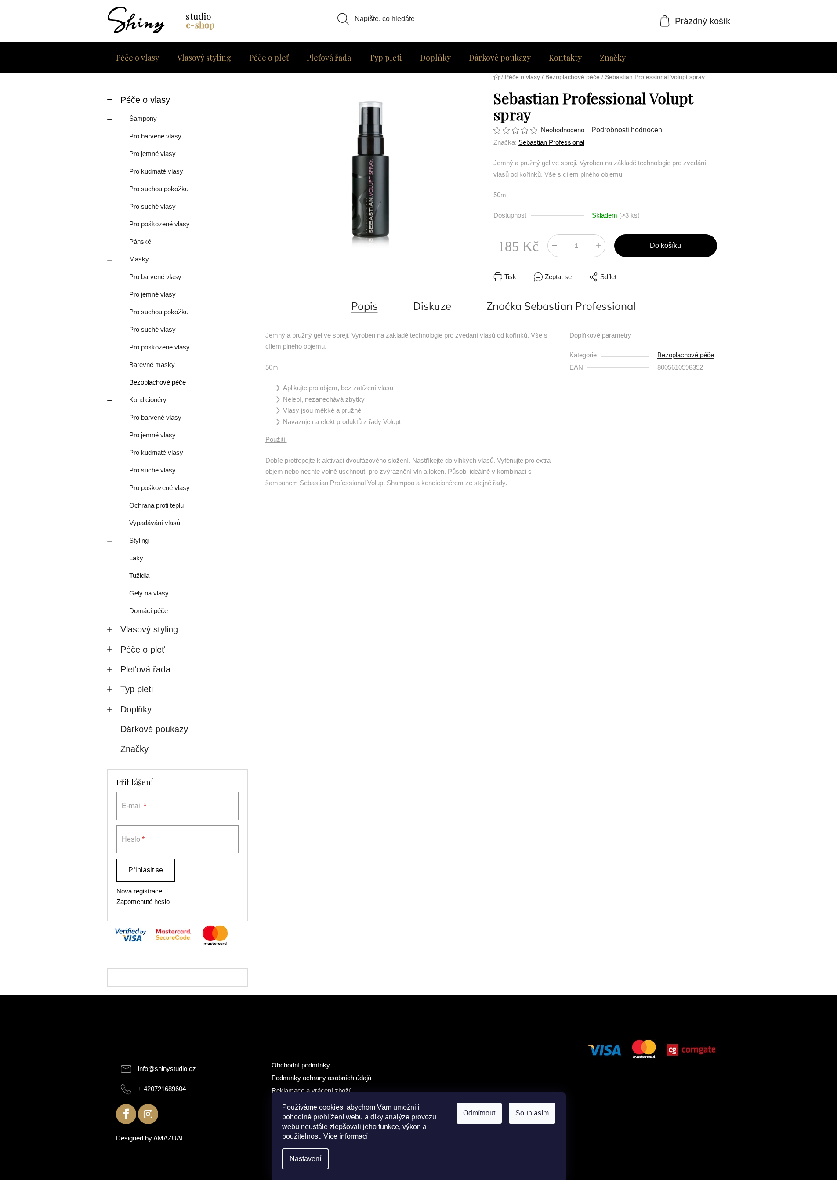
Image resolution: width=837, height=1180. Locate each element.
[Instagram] (148, 1114)
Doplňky (136, 709)
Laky (136, 558)
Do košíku (665, 245)
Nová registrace (139, 891)
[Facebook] (126, 1114)
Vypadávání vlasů (154, 522)
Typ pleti (136, 689)
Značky (134, 749)
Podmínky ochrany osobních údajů (321, 1078)
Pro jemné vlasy (152, 153)
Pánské (140, 241)
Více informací (345, 1136)
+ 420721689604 (162, 1089)
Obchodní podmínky (301, 1065)
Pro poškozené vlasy (159, 224)
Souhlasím (532, 1113)
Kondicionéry (148, 399)
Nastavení (305, 1158)
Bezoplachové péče (157, 382)
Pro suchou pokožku (158, 188)
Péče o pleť (142, 649)
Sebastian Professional (551, 142)
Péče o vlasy (145, 100)
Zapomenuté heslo (143, 901)
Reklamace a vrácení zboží (311, 1090)
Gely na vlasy (149, 593)
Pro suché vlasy (152, 206)
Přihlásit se (145, 870)
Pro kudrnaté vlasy (156, 171)
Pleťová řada (145, 669)
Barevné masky (152, 364)
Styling (139, 540)
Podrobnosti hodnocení (627, 130)
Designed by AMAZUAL (150, 1138)
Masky (139, 259)
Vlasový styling (149, 629)
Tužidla (139, 575)
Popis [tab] (364, 305)
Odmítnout (479, 1113)
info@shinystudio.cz (167, 1068)
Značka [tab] (561, 305)
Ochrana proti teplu (156, 505)
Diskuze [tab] (432, 305)
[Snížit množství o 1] (554, 246)
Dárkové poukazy (154, 729)
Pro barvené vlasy (155, 136)
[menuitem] (137, 58)
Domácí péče (148, 610)
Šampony (143, 118)
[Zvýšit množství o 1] (598, 246)
